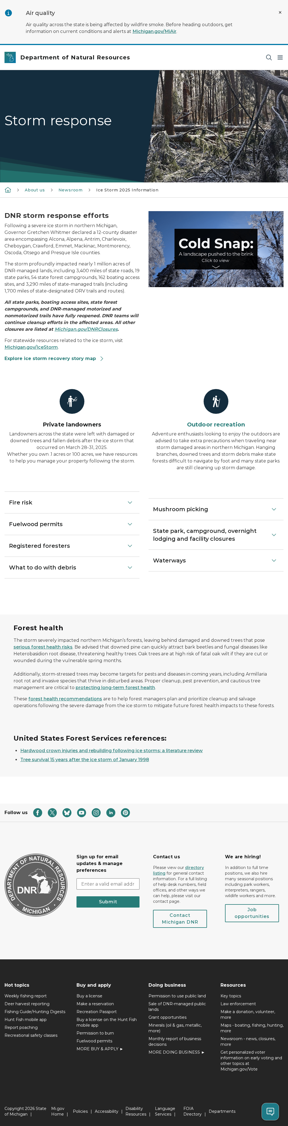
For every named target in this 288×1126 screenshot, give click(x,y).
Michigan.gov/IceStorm (31, 347)
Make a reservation (95, 1003)
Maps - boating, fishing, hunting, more (252, 1028)
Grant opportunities (167, 1017)
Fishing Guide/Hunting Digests (34, 1011)
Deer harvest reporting (27, 1003)
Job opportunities (252, 913)
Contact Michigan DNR (180, 919)
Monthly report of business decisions (174, 1041)
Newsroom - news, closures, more (247, 1041)
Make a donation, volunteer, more (247, 1014)
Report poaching (21, 1027)
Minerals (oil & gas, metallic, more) (175, 1028)
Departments (222, 1111)
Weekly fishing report (25, 995)
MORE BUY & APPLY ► (99, 1048)
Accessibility (106, 1111)
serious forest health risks (43, 647)
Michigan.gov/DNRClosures (86, 329)
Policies (80, 1111)
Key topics (230, 995)
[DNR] (7, 189)
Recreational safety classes (30, 1035)
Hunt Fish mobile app (25, 1019)
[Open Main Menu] (280, 57)
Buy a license (89, 995)
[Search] (269, 57)
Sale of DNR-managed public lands (177, 1006)
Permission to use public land (177, 995)
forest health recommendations (65, 698)
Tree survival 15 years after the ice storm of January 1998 (84, 759)
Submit (108, 901)
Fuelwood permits (94, 1041)
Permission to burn (95, 1033)
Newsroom (70, 190)
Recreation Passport (96, 1011)
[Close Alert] (280, 12)
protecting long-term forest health (115, 687)
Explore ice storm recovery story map (50, 358)
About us (35, 190)
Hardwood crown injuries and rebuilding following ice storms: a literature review (111, 750)
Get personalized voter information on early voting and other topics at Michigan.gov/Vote (251, 1061)
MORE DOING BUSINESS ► (176, 1052)
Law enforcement (238, 1003)
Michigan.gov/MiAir (154, 31)
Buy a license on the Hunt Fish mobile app (106, 1022)
